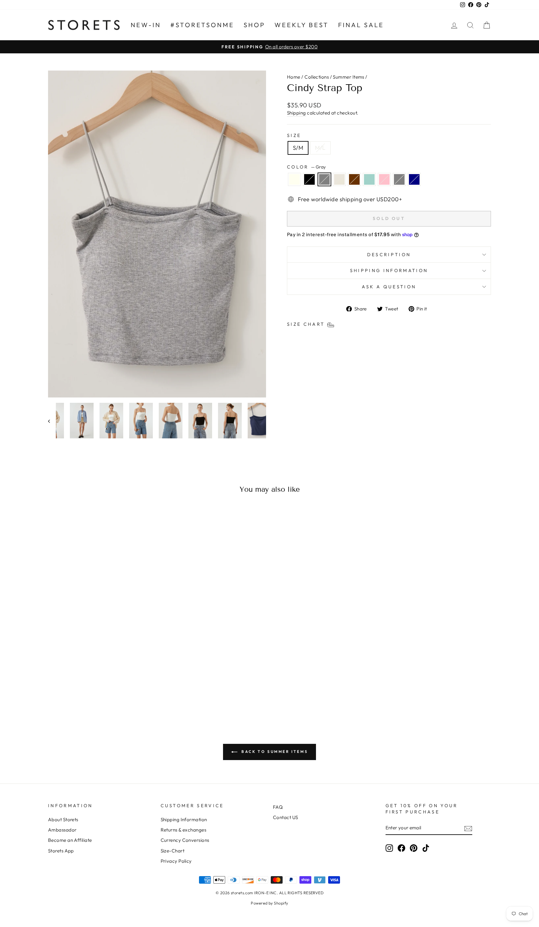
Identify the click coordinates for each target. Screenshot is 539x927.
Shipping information (389, 270)
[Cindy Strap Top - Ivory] (67, 691)
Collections (316, 77)
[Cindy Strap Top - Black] (76, 691)
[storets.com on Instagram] (389, 848)
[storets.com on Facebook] (401, 848)
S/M (298, 147)
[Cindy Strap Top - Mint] (109, 691)
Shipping (296, 113)
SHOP (254, 25)
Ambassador (62, 830)
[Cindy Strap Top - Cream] (92, 691)
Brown (354, 179)
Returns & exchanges (183, 830)
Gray (324, 179)
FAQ (278, 807)
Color (306, 167)
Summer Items (348, 77)
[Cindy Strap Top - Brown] (101, 691)
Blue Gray (399, 179)
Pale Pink (384, 179)
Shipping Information (184, 819)
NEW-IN (146, 25)
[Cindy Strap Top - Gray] (84, 691)
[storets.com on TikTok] (426, 848)
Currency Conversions (185, 840)
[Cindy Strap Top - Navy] (135, 691)
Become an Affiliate (70, 840)
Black (309, 179)
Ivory (294, 179)
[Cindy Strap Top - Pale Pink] (118, 691)
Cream (339, 179)
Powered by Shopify (269, 902)
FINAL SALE (361, 25)
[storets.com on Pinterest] (413, 848)
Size (294, 135)
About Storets (63, 819)
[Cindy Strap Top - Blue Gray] (126, 691)
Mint (369, 179)
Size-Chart (173, 851)
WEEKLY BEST (301, 25)
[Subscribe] (468, 828)
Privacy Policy (176, 861)
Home (293, 77)
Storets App (61, 851)
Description (389, 254)
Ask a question (389, 287)
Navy (414, 179)
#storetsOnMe (202, 25)
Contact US (285, 817)
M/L (320, 147)
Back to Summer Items (274, 751)
